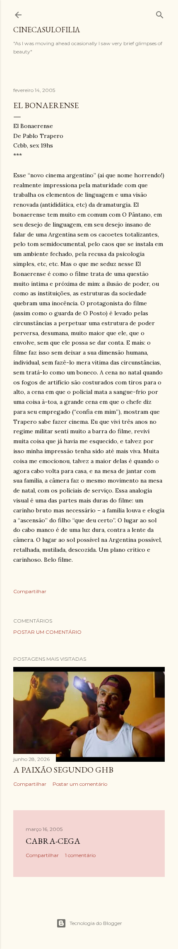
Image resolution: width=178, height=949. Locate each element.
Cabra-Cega (53, 841)
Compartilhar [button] (29, 591)
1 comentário (80, 855)
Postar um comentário (47, 632)
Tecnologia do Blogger (96, 923)
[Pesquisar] (160, 13)
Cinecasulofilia (46, 29)
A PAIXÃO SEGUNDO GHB (63, 769)
